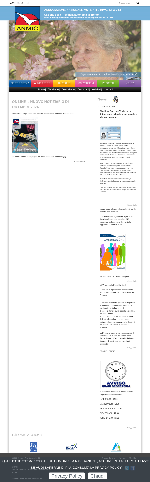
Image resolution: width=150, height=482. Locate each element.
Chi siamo (53, 89)
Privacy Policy (66, 476)
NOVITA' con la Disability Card (113, 285)
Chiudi (97, 476)
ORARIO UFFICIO (107, 351)
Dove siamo (68, 89)
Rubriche (64, 83)
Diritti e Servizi (20, 83)
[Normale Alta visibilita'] (23, 3)
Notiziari (96, 89)
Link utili (108, 89)
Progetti (108, 83)
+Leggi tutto (132, 205)
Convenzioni (86, 83)
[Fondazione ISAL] (72, 447)
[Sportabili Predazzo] (116, 447)
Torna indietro (79, 161)
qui (64, 157)
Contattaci (83, 89)
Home (41, 89)
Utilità (130, 83)
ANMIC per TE (42, 83)
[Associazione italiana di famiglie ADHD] (33, 447)
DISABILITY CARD (108, 107)
